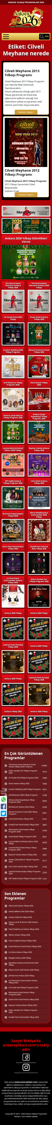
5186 (44, 795)
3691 (44, 836)
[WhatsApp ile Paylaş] (3, 799)
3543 (44, 842)
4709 (44, 807)
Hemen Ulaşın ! (26, 112)
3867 (44, 824)
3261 (44, 854)
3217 (44, 860)
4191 (44, 819)
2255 (44, 872)
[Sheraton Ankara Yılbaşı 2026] (26, 210)
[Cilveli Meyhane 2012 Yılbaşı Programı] (26, 142)
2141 (44, 878)
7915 (44, 771)
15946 (44, 765)
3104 (44, 866)
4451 (44, 813)
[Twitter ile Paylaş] (3, 813)
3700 (44, 830)
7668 (44, 778)
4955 (44, 801)
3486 (44, 848)
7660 (44, 783)
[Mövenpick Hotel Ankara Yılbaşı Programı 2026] (26, 226)
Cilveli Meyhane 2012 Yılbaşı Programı (22, 172)
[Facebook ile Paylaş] (3, 806)
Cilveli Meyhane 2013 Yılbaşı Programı (22, 72)
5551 (44, 789)
